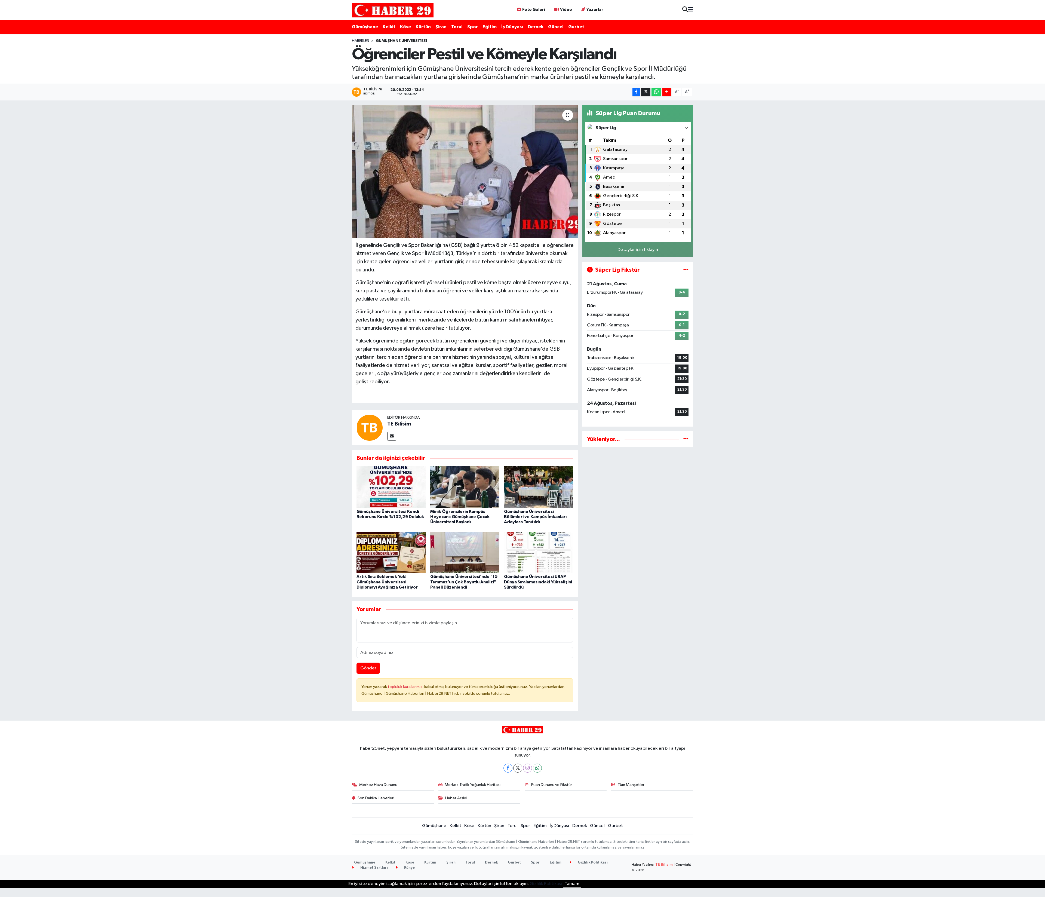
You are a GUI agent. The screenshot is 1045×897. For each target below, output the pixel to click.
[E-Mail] (391, 436)
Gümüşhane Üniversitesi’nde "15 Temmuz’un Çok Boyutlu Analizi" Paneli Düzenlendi (463, 581)
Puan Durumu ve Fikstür (551, 785)
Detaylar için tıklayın (637, 249)
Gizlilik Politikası (592, 862)
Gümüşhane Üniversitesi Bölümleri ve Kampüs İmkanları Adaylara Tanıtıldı (535, 516)
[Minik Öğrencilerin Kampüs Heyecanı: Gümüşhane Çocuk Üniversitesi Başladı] (464, 487)
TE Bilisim (399, 424)
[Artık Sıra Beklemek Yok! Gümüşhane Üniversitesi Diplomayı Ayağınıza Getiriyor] (391, 552)
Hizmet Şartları (373, 868)
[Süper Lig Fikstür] (686, 270)
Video (566, 10)
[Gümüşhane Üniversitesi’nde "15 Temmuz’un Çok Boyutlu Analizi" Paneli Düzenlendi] (464, 552)
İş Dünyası (512, 27)
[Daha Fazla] (666, 92)
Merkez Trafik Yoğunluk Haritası (472, 785)
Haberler (360, 41)
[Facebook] (507, 768)
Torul (457, 27)
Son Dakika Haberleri (376, 798)
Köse (405, 27)
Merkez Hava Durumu (378, 785)
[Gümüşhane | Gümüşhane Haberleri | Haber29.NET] (393, 10)
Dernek (535, 27)
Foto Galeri (533, 10)
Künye (409, 868)
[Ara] (685, 10)
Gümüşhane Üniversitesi (401, 41)
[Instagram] (527, 768)
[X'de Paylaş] (645, 92)
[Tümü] (686, 439)
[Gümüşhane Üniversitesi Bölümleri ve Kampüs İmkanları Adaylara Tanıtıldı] (538, 487)
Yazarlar (594, 10)
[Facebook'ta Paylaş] (636, 92)
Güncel (556, 27)
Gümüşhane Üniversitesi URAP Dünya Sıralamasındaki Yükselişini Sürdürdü (538, 581)
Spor (472, 27)
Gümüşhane (365, 27)
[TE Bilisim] (369, 427)
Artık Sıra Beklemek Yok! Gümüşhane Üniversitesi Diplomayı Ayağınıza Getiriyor (387, 581)
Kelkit (389, 27)
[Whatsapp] (537, 768)
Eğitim (489, 27)
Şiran (441, 27)
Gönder (368, 668)
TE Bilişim (664, 865)
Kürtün (423, 27)
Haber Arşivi (456, 798)
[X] (517, 768)
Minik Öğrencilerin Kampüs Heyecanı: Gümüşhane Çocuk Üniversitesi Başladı (460, 516)
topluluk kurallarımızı (406, 687)
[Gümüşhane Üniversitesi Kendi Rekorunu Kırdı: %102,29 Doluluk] (391, 487)
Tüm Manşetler (631, 785)
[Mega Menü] (690, 10)
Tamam (572, 883)
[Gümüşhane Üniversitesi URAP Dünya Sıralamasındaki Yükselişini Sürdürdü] (538, 552)
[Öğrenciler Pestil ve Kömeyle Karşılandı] (465, 171)
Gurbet (576, 27)
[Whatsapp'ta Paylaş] (656, 92)
